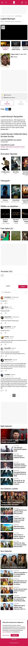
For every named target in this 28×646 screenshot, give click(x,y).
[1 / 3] (5, 235)
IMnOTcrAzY (8, 359)
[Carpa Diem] (2, 317)
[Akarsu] (2, 307)
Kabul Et (15, 635)
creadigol (7, 374)
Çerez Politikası (6, 632)
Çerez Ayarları (5, 635)
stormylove (7, 297)
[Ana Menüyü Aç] (2, 2)
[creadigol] (2, 375)
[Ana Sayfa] (14, 2)
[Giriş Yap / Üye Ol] (22, 2)
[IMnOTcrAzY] (2, 360)
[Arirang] (2, 337)
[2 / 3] (16, 235)
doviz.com (14, 639)
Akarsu (6, 307)
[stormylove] (2, 297)
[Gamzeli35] (2, 348)
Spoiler (8, 286)
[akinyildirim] (2, 327)
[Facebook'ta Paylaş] (6, 109)
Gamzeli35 (7, 348)
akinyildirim (7, 327)
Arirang (6, 336)
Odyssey (3, 147)
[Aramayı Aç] (5, 2)
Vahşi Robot (9, 147)
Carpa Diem (7, 317)
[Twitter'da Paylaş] (9, 109)
